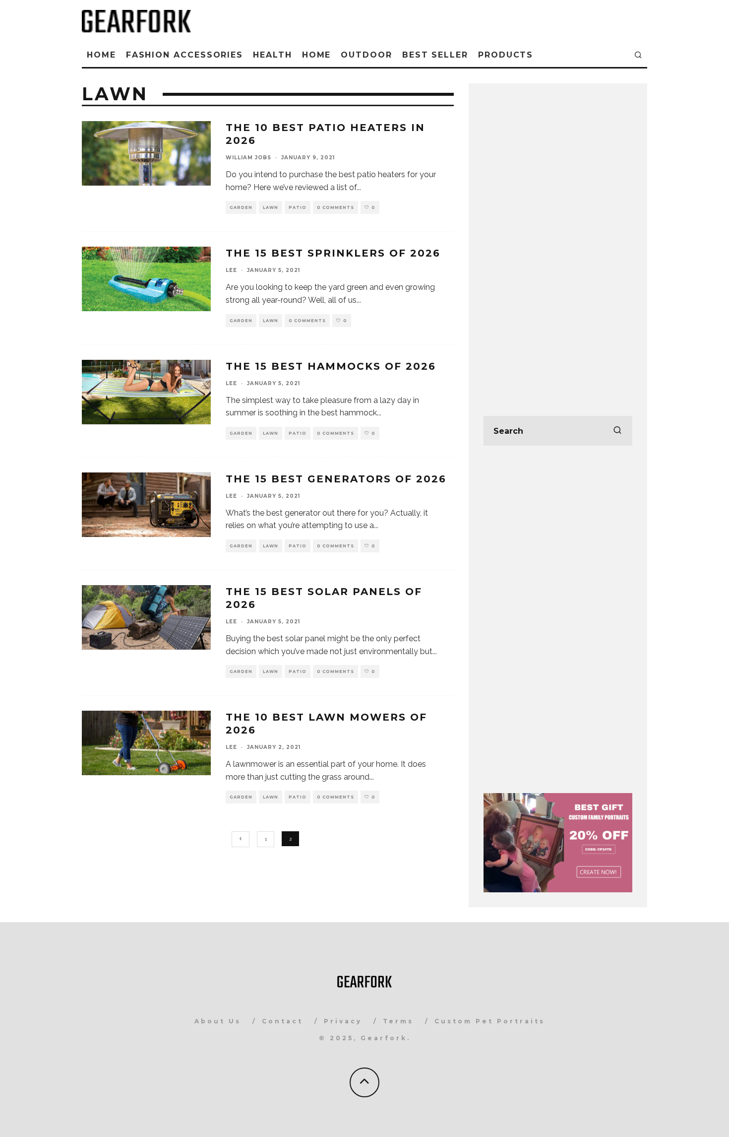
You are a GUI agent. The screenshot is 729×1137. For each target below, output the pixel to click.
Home (101, 55)
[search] (617, 431)
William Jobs (248, 157)
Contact (282, 1021)
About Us (217, 1021)
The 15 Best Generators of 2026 (336, 479)
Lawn (270, 207)
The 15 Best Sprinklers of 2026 (333, 253)
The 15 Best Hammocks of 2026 (331, 366)
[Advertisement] (558, 247)
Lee (231, 270)
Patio (297, 207)
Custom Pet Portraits (489, 1021)
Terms (398, 1021)
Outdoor (366, 55)
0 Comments (335, 207)
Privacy (343, 1021)
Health (272, 55)
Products (505, 55)
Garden (241, 207)
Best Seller (435, 55)
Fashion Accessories (184, 55)
